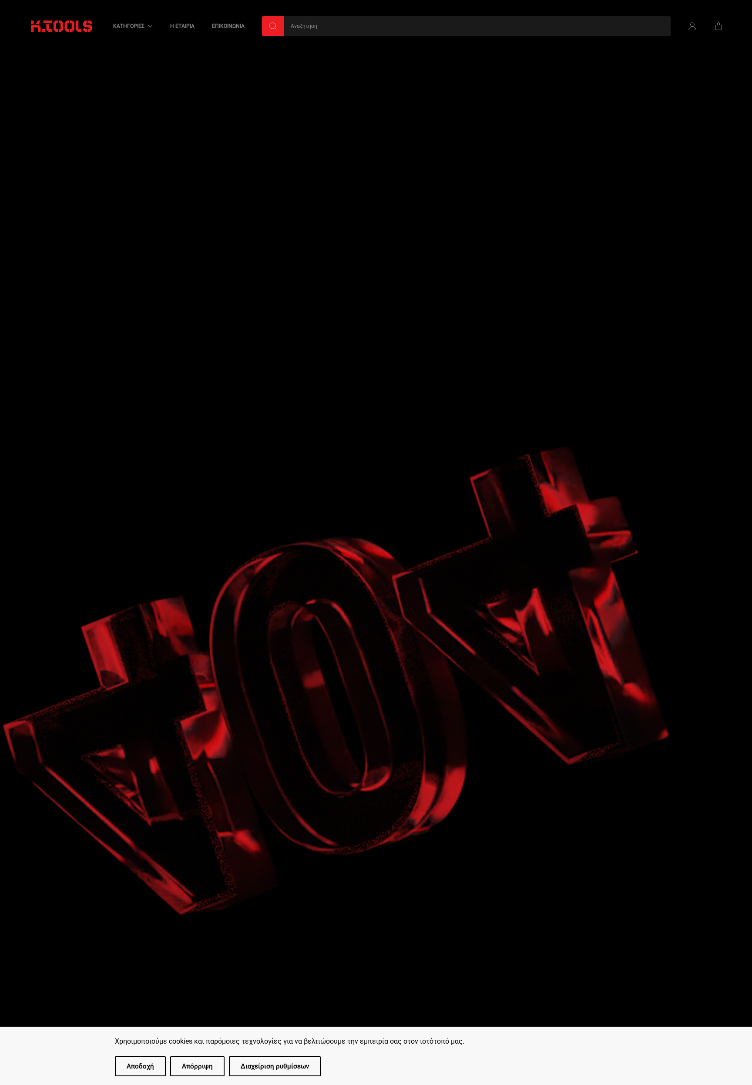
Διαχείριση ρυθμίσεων (275, 1066)
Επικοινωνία (228, 26)
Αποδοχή (140, 1066)
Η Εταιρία (182, 26)
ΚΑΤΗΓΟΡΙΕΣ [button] (128, 26)
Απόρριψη (197, 1066)
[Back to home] (62, 26)
